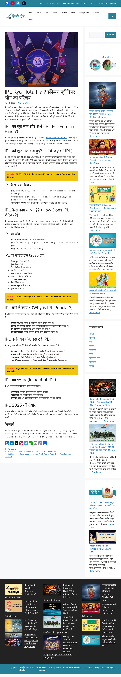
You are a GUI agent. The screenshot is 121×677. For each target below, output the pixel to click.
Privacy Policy (55, 3)
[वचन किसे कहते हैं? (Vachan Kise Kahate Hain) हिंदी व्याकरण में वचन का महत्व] (102, 194)
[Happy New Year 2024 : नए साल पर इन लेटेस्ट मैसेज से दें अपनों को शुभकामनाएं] (13, 640)
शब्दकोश (96, 12)
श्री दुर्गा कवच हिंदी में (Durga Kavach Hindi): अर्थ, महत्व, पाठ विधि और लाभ (102, 160)
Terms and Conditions (71, 3)
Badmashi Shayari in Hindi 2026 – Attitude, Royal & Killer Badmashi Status (101, 402)
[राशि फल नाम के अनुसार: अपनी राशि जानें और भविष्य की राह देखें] (102, 241)
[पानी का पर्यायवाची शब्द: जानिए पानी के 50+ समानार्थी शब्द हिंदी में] (52, 609)
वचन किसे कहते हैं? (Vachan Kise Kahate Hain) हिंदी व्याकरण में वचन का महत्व (102, 208)
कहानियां (64, 12)
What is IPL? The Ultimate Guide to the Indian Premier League (31, 451)
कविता (55, 12)
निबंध (73, 12)
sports (13, 449)
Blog (92, 3)
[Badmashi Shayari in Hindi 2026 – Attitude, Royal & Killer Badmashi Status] (52, 590)
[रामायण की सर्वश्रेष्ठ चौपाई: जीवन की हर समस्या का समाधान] (102, 280)
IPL (6, 157)
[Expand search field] (112, 16)
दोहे (47, 12)
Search (110, 34)
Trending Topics (102, 3)
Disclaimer (84, 3)
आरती (30, 12)
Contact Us (44, 3)
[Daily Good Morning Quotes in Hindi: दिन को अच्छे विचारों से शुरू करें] (13, 590)
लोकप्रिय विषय (84, 12)
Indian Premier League (56, 137)
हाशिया (30, 19)
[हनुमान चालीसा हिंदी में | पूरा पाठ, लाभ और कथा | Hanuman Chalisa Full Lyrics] (102, 96)
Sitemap (113, 3)
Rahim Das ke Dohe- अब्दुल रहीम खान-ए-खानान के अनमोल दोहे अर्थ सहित (102, 505)
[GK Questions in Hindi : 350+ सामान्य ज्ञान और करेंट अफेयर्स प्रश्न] (13, 626)
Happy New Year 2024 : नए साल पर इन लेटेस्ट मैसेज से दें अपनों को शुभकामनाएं (31, 640)
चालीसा (39, 12)
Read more (94, 136)
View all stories (109, 57)
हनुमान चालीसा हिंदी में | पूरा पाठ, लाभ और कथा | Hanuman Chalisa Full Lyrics (101, 114)
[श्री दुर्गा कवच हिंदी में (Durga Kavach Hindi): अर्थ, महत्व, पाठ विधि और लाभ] (102, 147)
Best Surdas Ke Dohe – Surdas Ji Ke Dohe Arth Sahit (100, 549)
